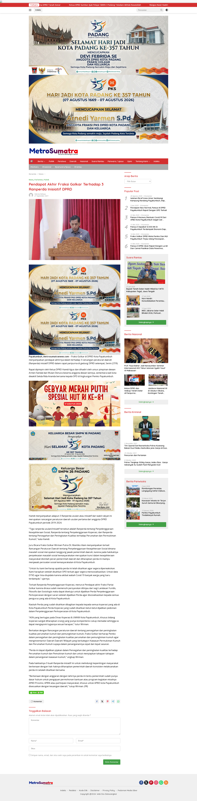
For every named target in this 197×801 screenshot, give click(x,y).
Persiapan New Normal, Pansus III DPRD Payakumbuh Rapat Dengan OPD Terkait (148, 209)
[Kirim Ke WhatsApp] (118, 701)
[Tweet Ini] (102, 701)
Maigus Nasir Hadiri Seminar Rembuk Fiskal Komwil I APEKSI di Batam (104, 5)
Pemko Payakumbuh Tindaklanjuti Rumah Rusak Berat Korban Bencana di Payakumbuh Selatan (153, 513)
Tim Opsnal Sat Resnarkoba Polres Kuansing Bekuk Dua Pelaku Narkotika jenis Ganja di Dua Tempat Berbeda (145, 446)
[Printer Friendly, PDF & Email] (36, 692)
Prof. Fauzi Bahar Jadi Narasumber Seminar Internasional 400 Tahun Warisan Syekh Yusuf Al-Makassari (144, 368)
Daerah (73, 161)
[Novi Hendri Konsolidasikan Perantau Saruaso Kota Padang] (133, 300)
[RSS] (166, 782)
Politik (51, 161)
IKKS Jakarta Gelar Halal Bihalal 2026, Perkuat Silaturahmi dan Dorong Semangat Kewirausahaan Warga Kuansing (154, 311)
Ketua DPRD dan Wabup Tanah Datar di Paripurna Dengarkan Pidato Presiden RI (133, 390)
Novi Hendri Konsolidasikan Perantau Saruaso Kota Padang (153, 299)
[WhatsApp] (161, 782)
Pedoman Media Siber (127, 790)
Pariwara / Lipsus (116, 161)
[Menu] (30, 10)
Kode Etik (83, 790)
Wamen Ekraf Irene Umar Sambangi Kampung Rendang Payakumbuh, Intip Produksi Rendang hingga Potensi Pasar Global (148, 199)
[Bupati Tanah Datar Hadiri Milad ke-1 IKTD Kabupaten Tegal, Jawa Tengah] (146, 272)
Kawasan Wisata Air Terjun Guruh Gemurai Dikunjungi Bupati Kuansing (154, 501)
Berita (40, 161)
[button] (161, 10)
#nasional (46, 167)
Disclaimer (95, 790)
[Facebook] (141, 782)
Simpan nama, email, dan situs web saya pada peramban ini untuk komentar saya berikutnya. (71, 755)
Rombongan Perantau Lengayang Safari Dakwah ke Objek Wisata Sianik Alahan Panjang (154, 489)
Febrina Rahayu (40, 194)
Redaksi (72, 790)
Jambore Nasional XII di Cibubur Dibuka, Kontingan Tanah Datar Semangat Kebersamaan (157, 390)
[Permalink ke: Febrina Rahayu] (31, 195)
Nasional (84, 161)
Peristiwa (62, 161)
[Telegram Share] (113, 701)
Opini (129, 161)
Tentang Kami (142, 161)
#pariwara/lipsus (63, 167)
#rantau (78, 167)
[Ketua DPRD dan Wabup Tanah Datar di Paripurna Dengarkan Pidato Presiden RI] (134, 380)
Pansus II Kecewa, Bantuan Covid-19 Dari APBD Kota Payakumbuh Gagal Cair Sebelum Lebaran (148, 218)
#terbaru (34, 167)
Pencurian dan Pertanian (135, 455)
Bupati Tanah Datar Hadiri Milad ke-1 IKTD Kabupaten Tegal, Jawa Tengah (145, 290)
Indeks (38, 10)
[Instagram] (156, 782)
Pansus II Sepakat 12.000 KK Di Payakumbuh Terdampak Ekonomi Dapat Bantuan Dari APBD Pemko (149, 228)
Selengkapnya (145, 322)
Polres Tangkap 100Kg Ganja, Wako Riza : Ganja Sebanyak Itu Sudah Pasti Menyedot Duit (146, 463)
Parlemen (38, 179)
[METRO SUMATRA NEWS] (53, 150)
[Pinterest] (151, 782)
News (31, 179)
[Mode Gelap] (167, 10)
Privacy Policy (109, 790)
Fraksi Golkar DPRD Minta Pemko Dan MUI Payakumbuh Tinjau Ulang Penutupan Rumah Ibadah (149, 237)
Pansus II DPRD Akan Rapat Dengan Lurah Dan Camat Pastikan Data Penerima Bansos (149, 247)
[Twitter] (146, 782)
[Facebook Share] (97, 701)
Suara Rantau (98, 161)
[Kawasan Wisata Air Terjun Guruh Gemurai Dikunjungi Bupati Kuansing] (133, 502)
